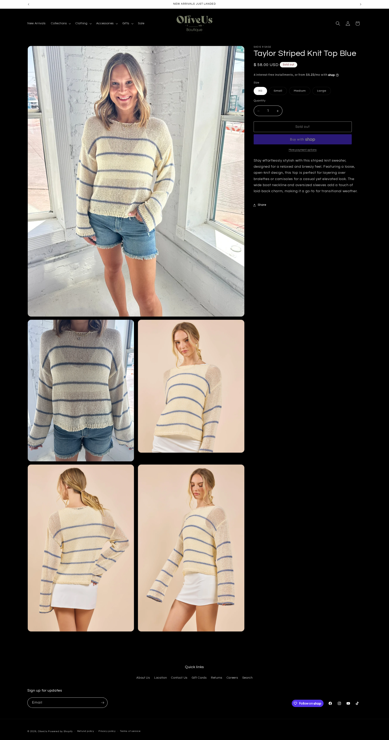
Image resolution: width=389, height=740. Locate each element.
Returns (216, 677)
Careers (232, 677)
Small (280, 92)
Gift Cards (199, 677)
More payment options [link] (303, 150)
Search (247, 677)
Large (324, 92)
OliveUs (42, 731)
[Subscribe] (102, 702)
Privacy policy (107, 731)
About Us (143, 677)
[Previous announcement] (28, 4)
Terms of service (130, 731)
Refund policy (85, 731)
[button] (60, 23)
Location (160, 677)
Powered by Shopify (60, 731)
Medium (302, 92)
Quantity (260, 100)
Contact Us (179, 677)
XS (262, 92)
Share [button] (262, 205)
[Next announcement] (360, 4)
